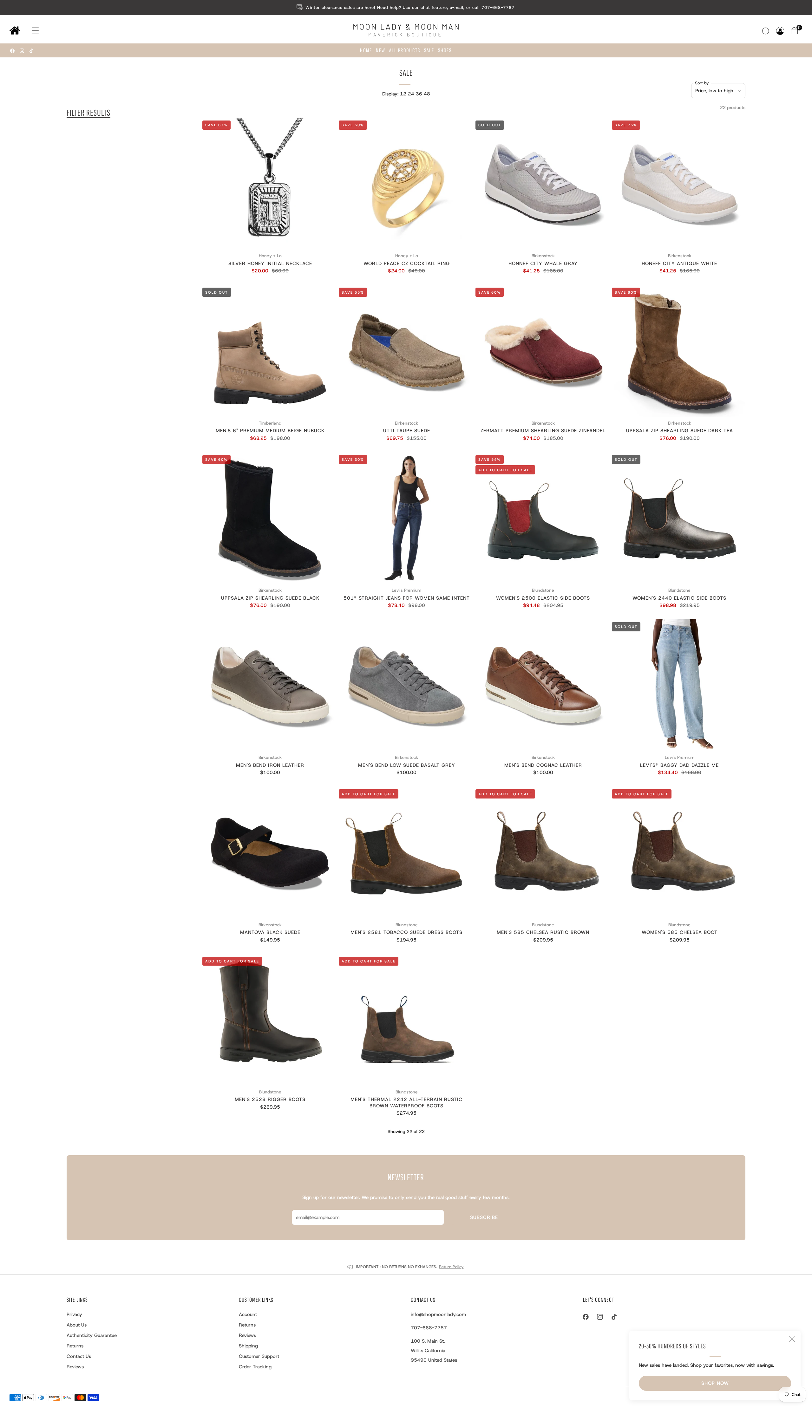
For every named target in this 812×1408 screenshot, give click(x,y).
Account (248, 1314)
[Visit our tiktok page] (31, 50)
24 (411, 94)
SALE (429, 50)
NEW (380, 50)
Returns (75, 1346)
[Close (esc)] (792, 1339)
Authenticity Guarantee (92, 1335)
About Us (77, 1325)
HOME (366, 50)
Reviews (75, 1367)
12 (403, 94)
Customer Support (259, 1356)
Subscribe (484, 1217)
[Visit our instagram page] (22, 50)
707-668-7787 (429, 1328)
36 (419, 94)
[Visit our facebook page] (12, 50)
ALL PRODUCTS (404, 50)
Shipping (248, 1346)
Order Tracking (255, 1367)
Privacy (74, 1314)
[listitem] (406, 7)
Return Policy (451, 1266)
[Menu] (29, 30)
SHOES (445, 50)
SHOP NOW (715, 1383)
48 (427, 94)
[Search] (766, 31)
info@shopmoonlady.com (438, 1314)
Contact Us (79, 1356)
